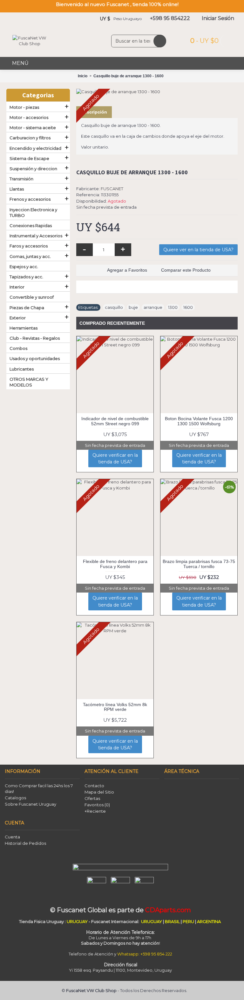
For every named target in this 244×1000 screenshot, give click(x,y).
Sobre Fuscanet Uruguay (30, 804)
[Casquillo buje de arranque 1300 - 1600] (157, 91)
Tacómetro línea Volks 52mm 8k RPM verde (115, 707)
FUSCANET (112, 188)
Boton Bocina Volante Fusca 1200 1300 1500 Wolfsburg (199, 421)
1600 (188, 307)
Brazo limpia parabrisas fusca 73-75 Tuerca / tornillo (199, 564)
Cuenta (12, 836)
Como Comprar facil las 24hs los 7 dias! (39, 788)
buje (133, 307)
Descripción (94, 112)
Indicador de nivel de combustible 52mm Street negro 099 (115, 421)
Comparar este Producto (186, 270)
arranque (153, 307)
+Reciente (95, 811)
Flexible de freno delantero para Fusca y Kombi (115, 564)
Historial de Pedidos (25, 843)
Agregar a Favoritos (127, 270)
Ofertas (92, 798)
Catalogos (15, 797)
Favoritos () (97, 804)
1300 (173, 307)
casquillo (114, 307)
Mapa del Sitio (99, 792)
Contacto (94, 785)
